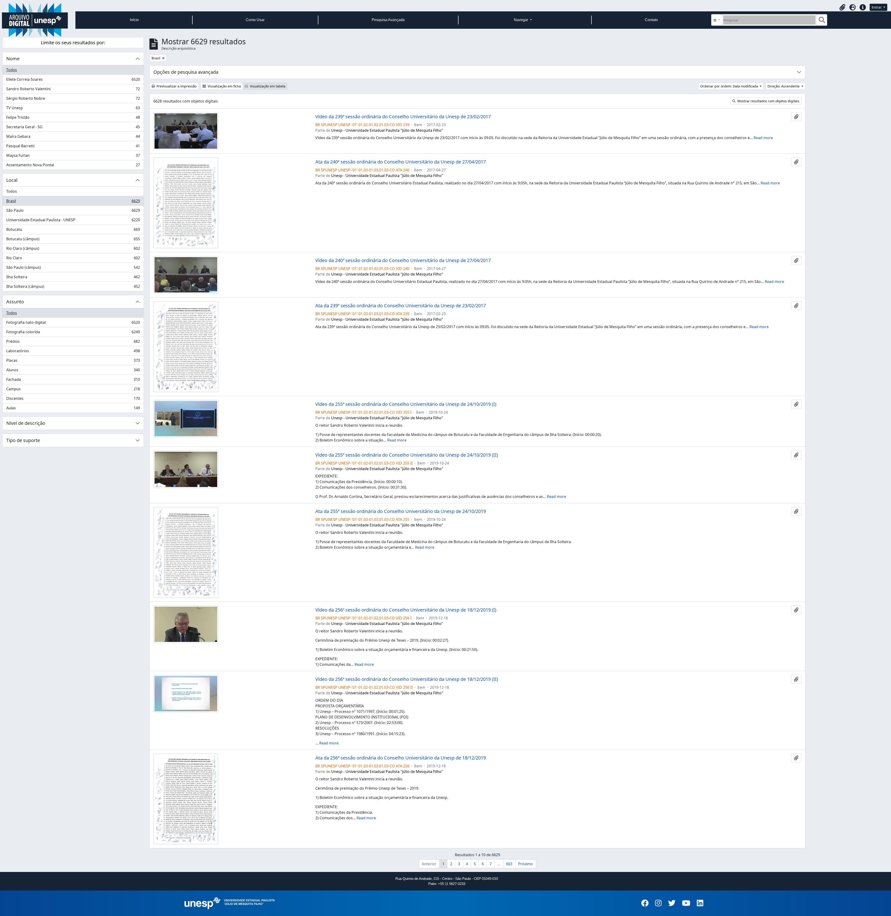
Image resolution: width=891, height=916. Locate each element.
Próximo (525, 863)
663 (509, 863)
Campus (73, 390)
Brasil (73, 202)
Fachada (73, 380)
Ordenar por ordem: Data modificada (729, 86)
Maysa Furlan (73, 156)
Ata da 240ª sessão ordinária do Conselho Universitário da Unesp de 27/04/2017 (400, 162)
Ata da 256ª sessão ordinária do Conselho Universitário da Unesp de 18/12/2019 (400, 758)
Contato (651, 20)
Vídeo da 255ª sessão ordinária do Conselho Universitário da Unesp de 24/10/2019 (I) (405, 404)
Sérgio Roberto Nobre (73, 99)
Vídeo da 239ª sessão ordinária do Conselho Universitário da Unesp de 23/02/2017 (403, 116)
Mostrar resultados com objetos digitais (767, 101)
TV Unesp (73, 109)
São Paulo (73, 211)
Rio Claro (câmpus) (73, 249)
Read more (763, 137)
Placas (73, 361)
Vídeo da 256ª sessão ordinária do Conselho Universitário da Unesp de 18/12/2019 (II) (406, 679)
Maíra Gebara (73, 137)
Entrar (877, 7)
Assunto (15, 301)
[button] (842, 7)
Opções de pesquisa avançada (185, 72)
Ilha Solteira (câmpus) (73, 287)
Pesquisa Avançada (388, 20)
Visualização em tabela (267, 86)
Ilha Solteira (73, 278)
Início (134, 20)
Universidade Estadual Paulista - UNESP (73, 221)
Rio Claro (73, 259)
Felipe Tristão (73, 118)
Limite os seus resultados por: (73, 42)
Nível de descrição (25, 423)
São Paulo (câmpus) (73, 268)
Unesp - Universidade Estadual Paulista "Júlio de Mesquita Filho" (387, 130)
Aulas (73, 409)
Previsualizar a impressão (176, 86)
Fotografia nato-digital (73, 323)
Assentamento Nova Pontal (73, 166)
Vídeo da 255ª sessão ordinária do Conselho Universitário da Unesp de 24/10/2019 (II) (406, 455)
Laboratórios (73, 352)
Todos (11, 69)
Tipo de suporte (23, 440)
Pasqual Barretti (73, 147)
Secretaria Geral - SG (73, 128)
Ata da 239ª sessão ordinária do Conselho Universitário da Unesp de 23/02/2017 (400, 305)
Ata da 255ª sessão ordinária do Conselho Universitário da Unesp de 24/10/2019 (400, 511)
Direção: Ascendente (784, 86)
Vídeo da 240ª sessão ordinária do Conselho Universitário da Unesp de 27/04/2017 (403, 260)
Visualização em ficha (224, 86)
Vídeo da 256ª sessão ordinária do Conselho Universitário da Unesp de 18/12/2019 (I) (405, 610)
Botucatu (73, 230)
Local (11, 180)
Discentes (73, 399)
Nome (12, 58)
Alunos (73, 371)
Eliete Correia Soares (73, 80)
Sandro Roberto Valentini (73, 90)
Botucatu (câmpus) (73, 240)
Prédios (73, 342)
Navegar (521, 20)
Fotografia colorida (73, 333)
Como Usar (255, 20)
